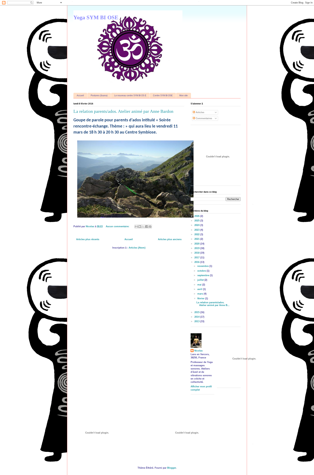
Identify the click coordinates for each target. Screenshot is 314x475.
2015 (197, 312)
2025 (197, 220)
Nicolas (198, 350)
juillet (200, 280)
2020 (197, 243)
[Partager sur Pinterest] (150, 226)
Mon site (183, 95)
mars (200, 293)
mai (199, 284)
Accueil (80, 95)
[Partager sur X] (143, 226)
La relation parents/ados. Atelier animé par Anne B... (213, 304)
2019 (197, 248)
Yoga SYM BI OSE (95, 17)
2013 (197, 321)
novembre (203, 266)
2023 (197, 229)
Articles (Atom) (137, 247)
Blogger (171, 467)
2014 (197, 316)
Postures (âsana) (99, 95)
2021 (197, 239)
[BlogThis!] (140, 226)
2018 (197, 252)
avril (200, 289)
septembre (203, 275)
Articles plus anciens (170, 239)
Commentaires (203, 118)
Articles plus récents (87, 239)
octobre (202, 270)
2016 (197, 262)
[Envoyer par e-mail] (136, 226)
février (201, 298)
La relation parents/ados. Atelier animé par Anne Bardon (123, 111)
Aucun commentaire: (118, 226)
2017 (197, 257)
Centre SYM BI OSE (163, 95)
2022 (197, 234)
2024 (197, 225)
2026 (197, 216)
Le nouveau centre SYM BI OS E (130, 95)
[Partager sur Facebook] (146, 226)
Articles (199, 112)
